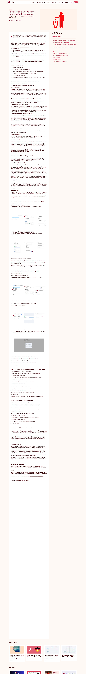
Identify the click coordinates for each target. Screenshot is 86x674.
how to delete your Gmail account (33, 61)
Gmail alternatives (56, 57)
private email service (16, 48)
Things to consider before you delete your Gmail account (64, 40)
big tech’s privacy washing (30, 171)
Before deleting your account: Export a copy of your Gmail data (64, 45)
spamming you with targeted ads (32, 451)
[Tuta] (11, 2)
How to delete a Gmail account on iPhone (61, 53)
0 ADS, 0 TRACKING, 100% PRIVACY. (60, 61)
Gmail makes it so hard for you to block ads (27, 455)
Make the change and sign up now (36, 476)
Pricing (43, 2)
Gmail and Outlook (36, 448)
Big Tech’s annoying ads (24, 47)
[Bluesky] (57, 33)
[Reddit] (52, 33)
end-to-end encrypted (40, 467)
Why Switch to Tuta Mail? (58, 59)
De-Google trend (37, 193)
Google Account (19, 203)
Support (66, 2)
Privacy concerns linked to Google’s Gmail (61, 42)
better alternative (41, 446)
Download (39, 2)
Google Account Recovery (24, 438)
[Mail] (59, 33)
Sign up (75, 2)
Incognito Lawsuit (15, 167)
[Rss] (61, 33)
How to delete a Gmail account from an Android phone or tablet (64, 50)
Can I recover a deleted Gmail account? (60, 55)
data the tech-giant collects (37, 192)
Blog (59, 2)
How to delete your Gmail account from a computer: (63, 47)
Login (71, 2)
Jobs (62, 2)
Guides (10, 9)
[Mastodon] (55, 33)
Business (48, 2)
